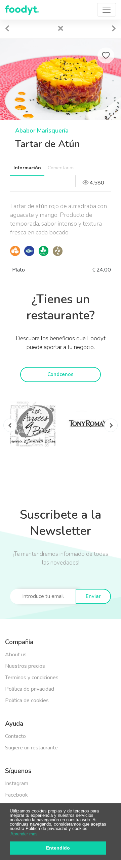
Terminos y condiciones (31, 677)
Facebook (16, 795)
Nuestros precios (25, 666)
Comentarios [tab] (61, 168)
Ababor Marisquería (42, 130)
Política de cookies (27, 700)
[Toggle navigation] (106, 10)
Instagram (16, 783)
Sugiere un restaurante (31, 747)
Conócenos (60, 374)
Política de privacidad (29, 689)
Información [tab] (27, 168)
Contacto (15, 736)
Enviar (93, 596)
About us (16, 654)
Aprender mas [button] (24, 833)
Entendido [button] (58, 848)
